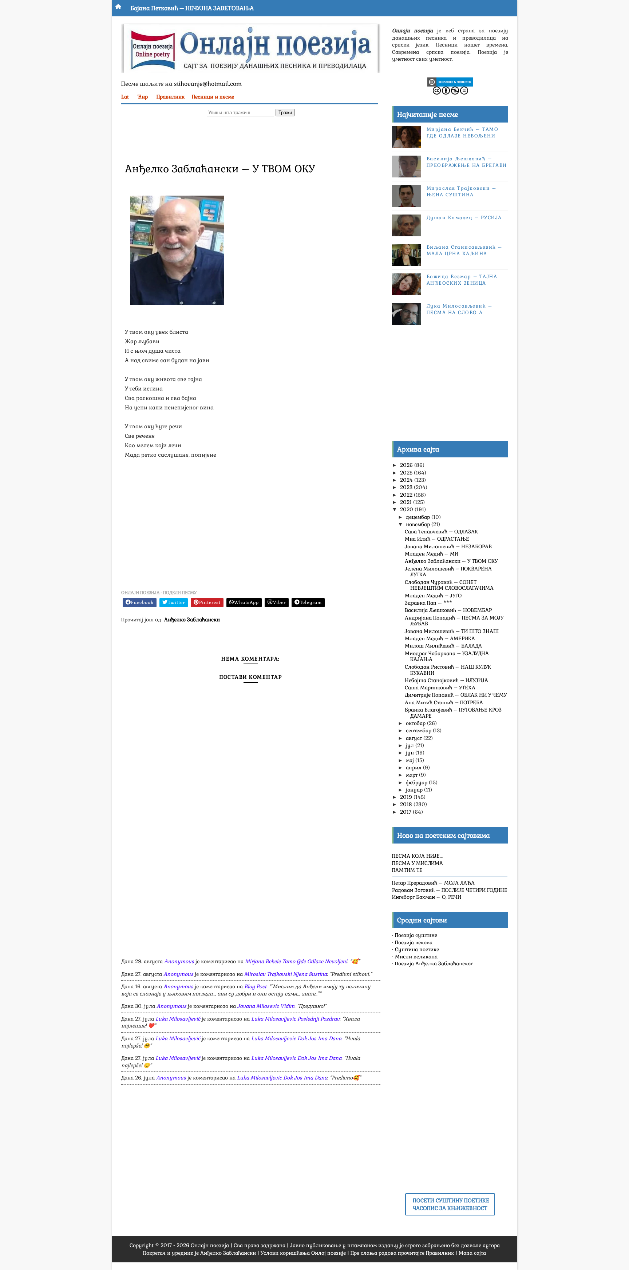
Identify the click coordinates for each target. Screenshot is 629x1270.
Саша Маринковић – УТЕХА (440, 687)
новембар (418, 524)
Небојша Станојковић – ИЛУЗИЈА (446, 680)
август (414, 738)
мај (410, 760)
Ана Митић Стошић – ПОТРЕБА (444, 702)
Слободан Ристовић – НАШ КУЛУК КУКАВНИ (448, 670)
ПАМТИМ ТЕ (407, 870)
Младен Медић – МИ (431, 553)
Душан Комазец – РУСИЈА (464, 218)
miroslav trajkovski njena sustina (285, 974)
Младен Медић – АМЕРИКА (440, 638)
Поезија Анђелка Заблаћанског (434, 963)
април (414, 767)
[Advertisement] (250, 138)
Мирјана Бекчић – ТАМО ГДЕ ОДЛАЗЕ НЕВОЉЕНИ (463, 132)
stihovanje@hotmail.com (208, 84)
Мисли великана (416, 956)
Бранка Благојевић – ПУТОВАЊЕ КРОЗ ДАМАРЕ (453, 712)
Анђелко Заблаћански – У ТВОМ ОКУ (451, 561)
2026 (407, 465)
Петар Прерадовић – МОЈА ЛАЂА (433, 883)
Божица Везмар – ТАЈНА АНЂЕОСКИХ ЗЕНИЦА (462, 279)
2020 (407, 509)
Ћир (143, 96)
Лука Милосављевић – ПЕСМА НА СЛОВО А (459, 309)
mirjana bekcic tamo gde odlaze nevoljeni (296, 961)
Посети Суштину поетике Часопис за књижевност (451, 1204)
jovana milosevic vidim (265, 1006)
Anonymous (179, 961)
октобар (416, 723)
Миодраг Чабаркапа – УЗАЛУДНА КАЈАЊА (447, 656)
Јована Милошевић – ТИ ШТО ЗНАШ (452, 631)
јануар (415, 789)
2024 (407, 480)
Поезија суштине (416, 935)
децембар (418, 517)
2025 (407, 472)
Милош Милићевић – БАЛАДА (443, 645)
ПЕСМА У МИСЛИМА (417, 863)
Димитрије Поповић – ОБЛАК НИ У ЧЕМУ (456, 695)
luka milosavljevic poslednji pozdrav (295, 1018)
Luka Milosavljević (177, 1018)
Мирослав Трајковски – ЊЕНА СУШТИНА (462, 191)
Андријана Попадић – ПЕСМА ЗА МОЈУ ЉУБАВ (454, 620)
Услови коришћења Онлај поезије (303, 1253)
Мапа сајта (472, 1253)
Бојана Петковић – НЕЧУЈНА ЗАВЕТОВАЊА (192, 8)
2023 (407, 487)
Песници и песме (213, 96)
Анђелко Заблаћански (192, 619)
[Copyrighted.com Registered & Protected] (450, 81)
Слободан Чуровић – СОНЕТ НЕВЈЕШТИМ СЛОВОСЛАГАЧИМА (449, 585)
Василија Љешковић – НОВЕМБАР (448, 610)
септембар (419, 730)
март (412, 775)
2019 (407, 797)
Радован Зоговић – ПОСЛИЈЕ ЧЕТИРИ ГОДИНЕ (449, 890)
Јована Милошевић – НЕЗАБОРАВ (448, 546)
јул (410, 745)
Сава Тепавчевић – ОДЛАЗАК (441, 531)
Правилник (171, 96)
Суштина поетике (417, 949)
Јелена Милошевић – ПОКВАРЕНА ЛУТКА (448, 571)
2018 (407, 804)
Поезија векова (413, 942)
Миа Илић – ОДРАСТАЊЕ (437, 539)
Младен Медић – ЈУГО (433, 595)
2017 (406, 812)
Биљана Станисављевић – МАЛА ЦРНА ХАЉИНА (464, 250)
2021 (406, 502)
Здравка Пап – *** (428, 603)
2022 (407, 495)
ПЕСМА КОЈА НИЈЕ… (417, 856)
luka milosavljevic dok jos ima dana (296, 1038)
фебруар (417, 782)
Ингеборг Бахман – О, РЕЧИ (426, 897)
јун (410, 752)
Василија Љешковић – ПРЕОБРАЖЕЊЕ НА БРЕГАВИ (467, 162)
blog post (255, 986)
